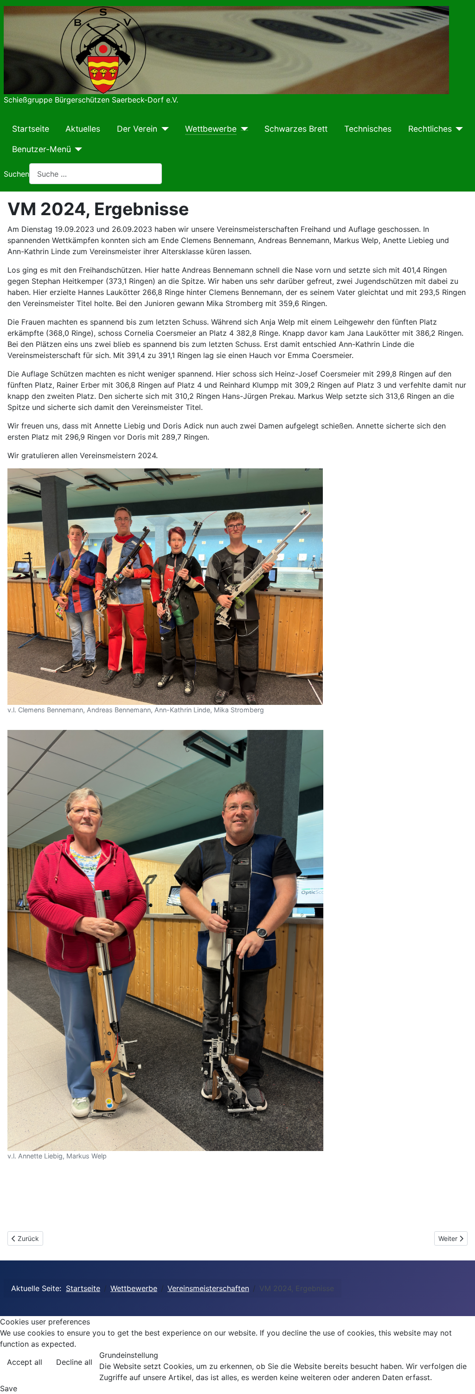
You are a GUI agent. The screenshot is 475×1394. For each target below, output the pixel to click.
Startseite (30, 129)
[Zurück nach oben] (459, 1377)
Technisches (368, 129)
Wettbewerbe (211, 129)
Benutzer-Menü (41, 149)
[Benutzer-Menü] (77, 149)
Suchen (16, 174)
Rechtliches (430, 129)
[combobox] (95, 173)
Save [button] (8, 1388)
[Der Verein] (163, 129)
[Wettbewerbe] (242, 129)
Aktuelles (82, 129)
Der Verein (137, 129)
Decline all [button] (74, 1362)
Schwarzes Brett (295, 129)
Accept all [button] (24, 1362)
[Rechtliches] (457, 129)
